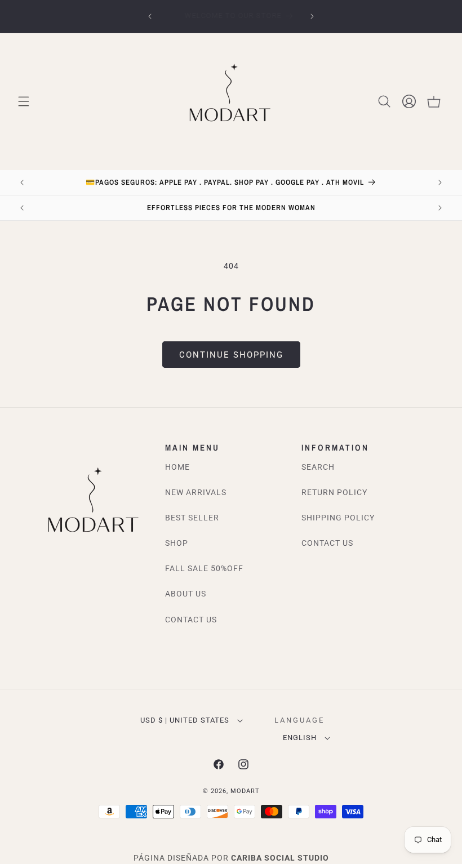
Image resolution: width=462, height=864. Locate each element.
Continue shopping (231, 355)
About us (185, 593)
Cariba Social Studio (280, 857)
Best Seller (192, 517)
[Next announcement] (312, 16)
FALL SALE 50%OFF (204, 568)
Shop (176, 542)
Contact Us (191, 619)
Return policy (334, 492)
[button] (23, 101)
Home (177, 466)
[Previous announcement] (149, 16)
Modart (245, 791)
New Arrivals (195, 492)
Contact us (327, 542)
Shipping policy (338, 517)
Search (318, 466)
